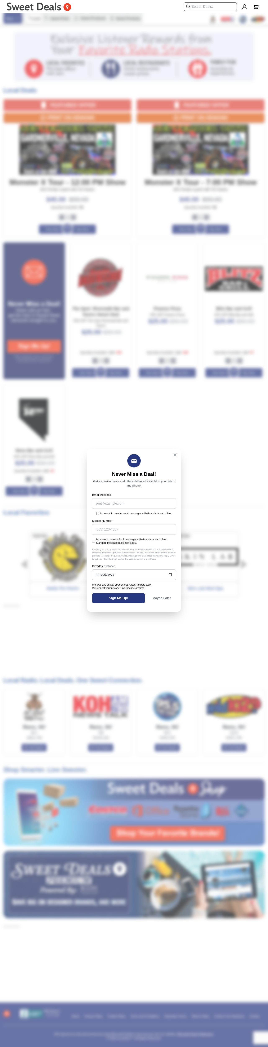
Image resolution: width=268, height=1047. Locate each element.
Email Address (101, 494)
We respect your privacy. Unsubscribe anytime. (118, 588)
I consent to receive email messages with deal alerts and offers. (136, 513)
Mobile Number (102, 520)
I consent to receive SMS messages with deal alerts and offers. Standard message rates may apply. (131, 541)
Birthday (103, 566)
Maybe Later (161, 598)
